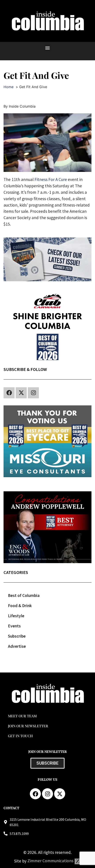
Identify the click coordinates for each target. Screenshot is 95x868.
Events (14, 626)
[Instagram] (33, 392)
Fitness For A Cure (50, 179)
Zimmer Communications (50, 860)
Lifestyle (16, 615)
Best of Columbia (24, 595)
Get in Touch (20, 735)
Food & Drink (20, 605)
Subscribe (17, 636)
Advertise (17, 646)
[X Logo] (21, 392)
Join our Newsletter (28, 726)
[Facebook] (9, 392)
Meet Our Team (22, 716)
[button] (47, 47)
